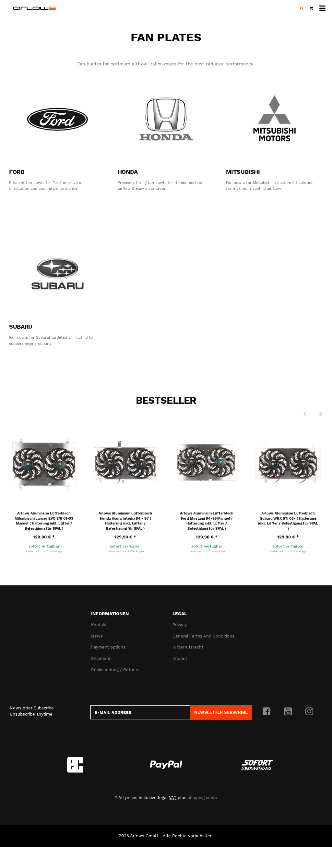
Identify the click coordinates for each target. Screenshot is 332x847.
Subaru (20, 326)
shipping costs (202, 797)
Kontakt (99, 624)
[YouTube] (288, 711)
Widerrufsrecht (187, 647)
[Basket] (311, 8)
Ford (17, 171)
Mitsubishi (243, 171)
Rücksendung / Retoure (115, 669)
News (97, 636)
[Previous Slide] (305, 414)
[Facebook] (266, 711)
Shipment (101, 658)
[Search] (301, 8)
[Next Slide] (321, 414)
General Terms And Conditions (203, 636)
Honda (128, 171)
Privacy (179, 624)
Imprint (179, 658)
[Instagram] (309, 711)
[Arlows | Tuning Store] (35, 8)
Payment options (108, 647)
